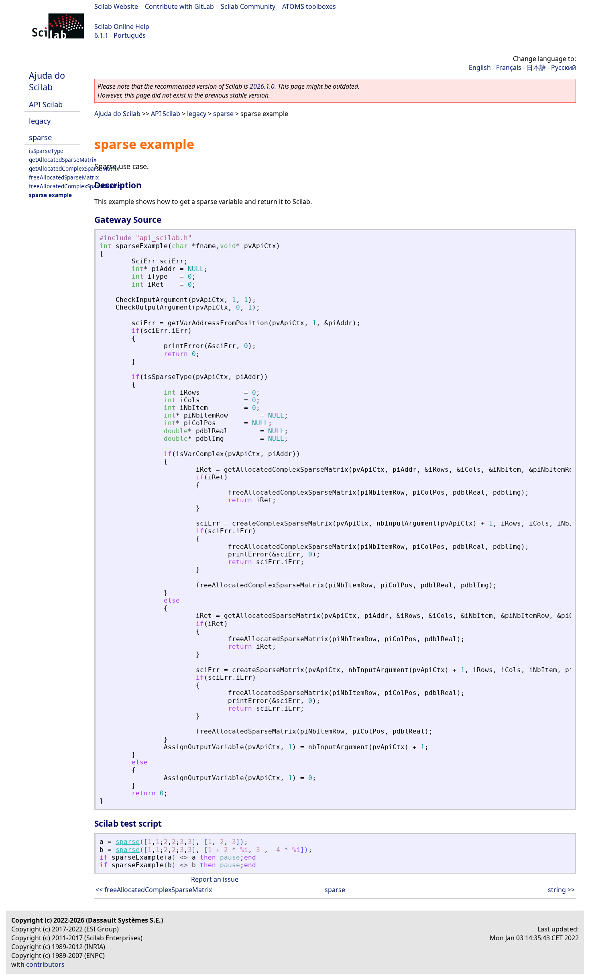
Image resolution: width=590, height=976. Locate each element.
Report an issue (214, 879)
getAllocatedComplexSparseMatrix (74, 168)
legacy (40, 121)
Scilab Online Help (121, 26)
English (480, 67)
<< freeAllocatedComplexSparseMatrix (154, 889)
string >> (561, 889)
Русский (563, 67)
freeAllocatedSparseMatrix (64, 177)
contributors (45, 964)
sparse (40, 137)
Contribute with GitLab (179, 6)
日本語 (536, 67)
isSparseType (46, 151)
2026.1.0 (262, 86)
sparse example (50, 195)
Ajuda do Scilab (47, 81)
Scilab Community (248, 6)
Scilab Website (116, 6)
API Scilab (46, 104)
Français (508, 67)
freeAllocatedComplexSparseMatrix (75, 186)
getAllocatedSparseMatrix (62, 159)
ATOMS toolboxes (309, 6)
